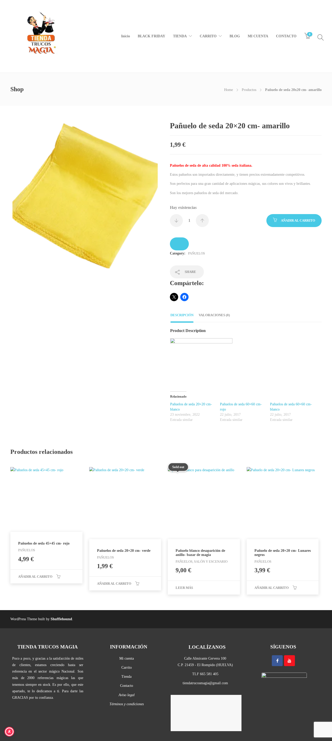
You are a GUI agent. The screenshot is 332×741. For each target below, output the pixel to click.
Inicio (125, 36)
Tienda (126, 677)
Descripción (181, 315)
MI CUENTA (258, 36)
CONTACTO (286, 36)
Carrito (126, 667)
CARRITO (208, 36)
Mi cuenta (126, 658)
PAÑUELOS (196, 253)
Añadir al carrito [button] (35, 576)
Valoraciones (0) (214, 315)
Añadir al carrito (298, 220)
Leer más (184, 588)
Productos (249, 90)
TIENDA (180, 36)
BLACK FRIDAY (151, 36)
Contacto (126, 686)
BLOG (235, 36)
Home (228, 90)
